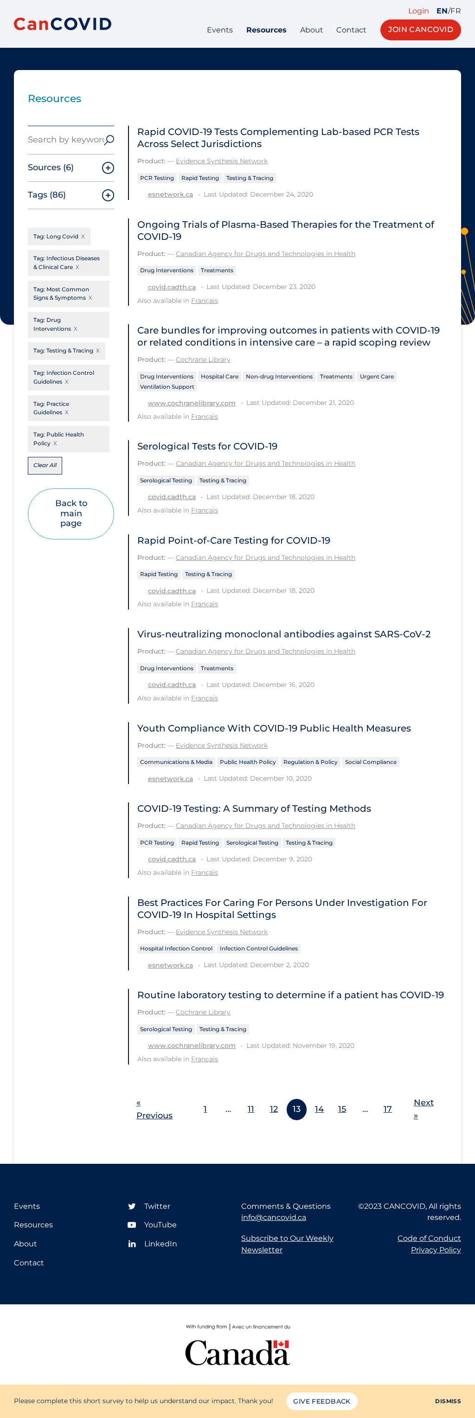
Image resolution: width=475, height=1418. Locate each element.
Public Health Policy (248, 761)
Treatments (217, 270)
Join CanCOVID (420, 29)
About (311, 30)
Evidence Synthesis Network (222, 161)
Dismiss (448, 1401)
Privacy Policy (436, 1249)
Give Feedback (321, 1401)
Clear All (45, 465)
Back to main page (71, 513)
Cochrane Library (203, 359)
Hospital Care (219, 376)
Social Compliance (371, 761)
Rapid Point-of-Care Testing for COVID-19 (233, 540)
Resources (266, 30)
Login (418, 11)
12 (274, 1109)
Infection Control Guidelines (259, 948)
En (442, 11)
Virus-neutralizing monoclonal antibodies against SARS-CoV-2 (283, 634)
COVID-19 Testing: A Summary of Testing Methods (254, 808)
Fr (455, 11)
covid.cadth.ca (172, 287)
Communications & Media (176, 761)
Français (204, 300)
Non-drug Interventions (279, 376)
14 (319, 1109)
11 (251, 1109)
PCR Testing (157, 177)
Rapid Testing (200, 177)
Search (109, 140)
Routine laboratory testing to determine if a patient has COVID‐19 (290, 995)
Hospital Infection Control (176, 948)
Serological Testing (166, 480)
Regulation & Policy (310, 761)
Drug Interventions (166, 270)
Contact (351, 30)
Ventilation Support (167, 386)
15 (342, 1109)
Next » (424, 1109)
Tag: (55, 236)
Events (220, 30)
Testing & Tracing (249, 177)
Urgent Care (377, 376)
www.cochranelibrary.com (192, 403)
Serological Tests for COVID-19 (207, 446)
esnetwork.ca (170, 194)
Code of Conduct (429, 1238)
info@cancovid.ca (273, 1217)
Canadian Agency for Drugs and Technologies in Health (265, 254)
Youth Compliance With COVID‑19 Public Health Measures (274, 728)
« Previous (154, 1109)
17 (388, 1109)
